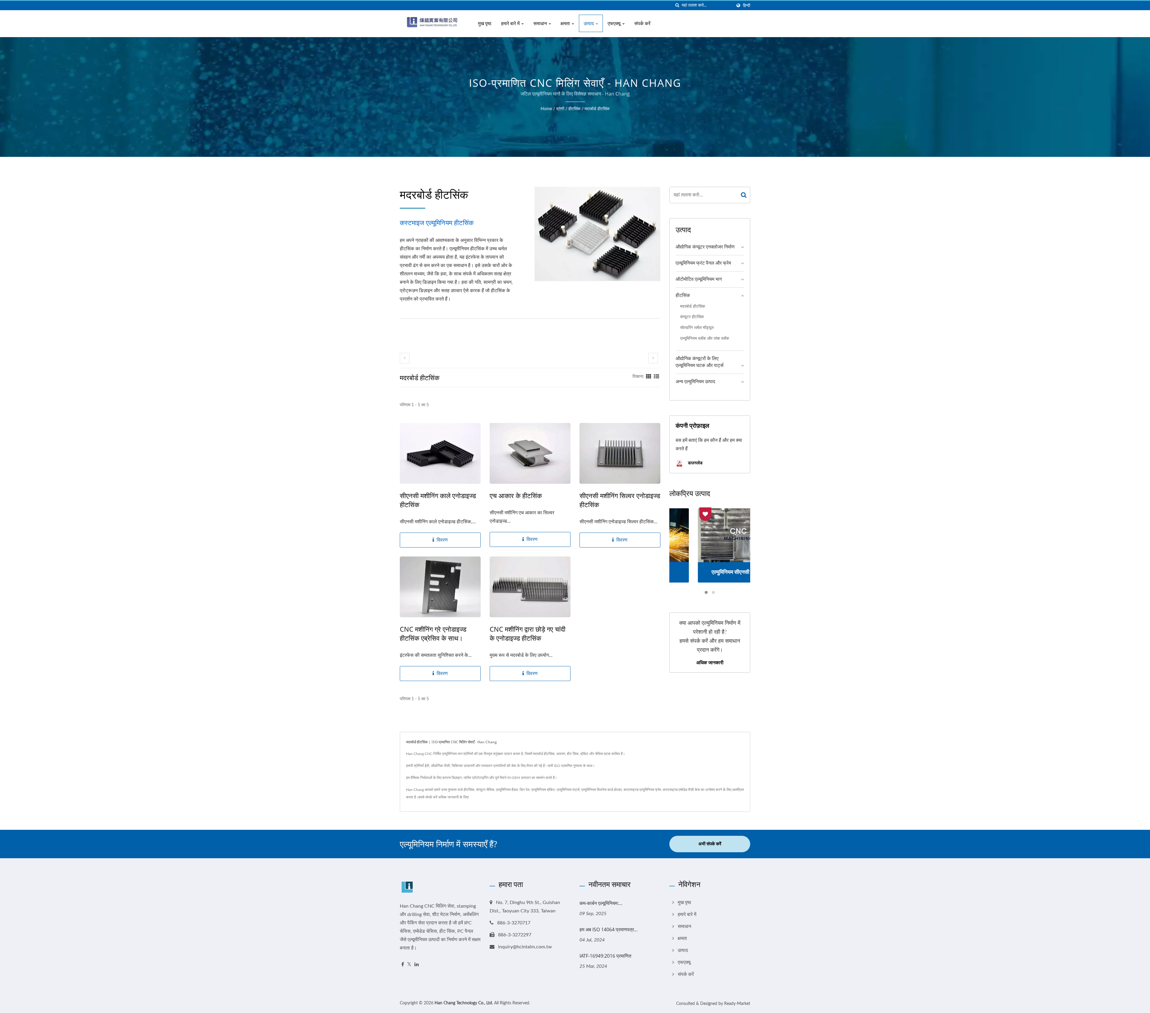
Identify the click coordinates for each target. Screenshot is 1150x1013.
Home (546, 109)
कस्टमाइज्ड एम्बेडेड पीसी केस (681, 789)
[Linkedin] (416, 964)
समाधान (540, 23)
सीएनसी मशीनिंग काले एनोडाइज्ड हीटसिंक (438, 500)
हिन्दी (746, 5)
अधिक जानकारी (710, 662)
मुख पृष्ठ (484, 23)
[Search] (744, 195)
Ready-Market (737, 1004)
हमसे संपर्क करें (427, 797)
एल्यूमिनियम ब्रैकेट (543, 789)
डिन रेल (524, 789)
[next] (653, 358)
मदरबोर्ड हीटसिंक (597, 109)
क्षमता (566, 23)
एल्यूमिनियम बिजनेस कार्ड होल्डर (601, 789)
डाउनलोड (695, 462)
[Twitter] (409, 964)
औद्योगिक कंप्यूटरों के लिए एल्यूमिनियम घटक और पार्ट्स (700, 362)
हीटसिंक (574, 109)
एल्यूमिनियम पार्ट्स (568, 789)
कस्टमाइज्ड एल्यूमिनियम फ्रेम (642, 789)
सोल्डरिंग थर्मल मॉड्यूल (697, 327)
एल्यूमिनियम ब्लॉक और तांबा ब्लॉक (704, 338)
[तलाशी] (677, 5)
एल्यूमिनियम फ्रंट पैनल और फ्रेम (703, 263)
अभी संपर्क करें (709, 844)
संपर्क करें (642, 23)
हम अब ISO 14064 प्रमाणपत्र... (608, 929)
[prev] (404, 358)
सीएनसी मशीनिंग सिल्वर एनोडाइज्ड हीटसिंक (619, 500)
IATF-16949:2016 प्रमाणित (605, 956)
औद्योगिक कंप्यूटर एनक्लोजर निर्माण (705, 247)
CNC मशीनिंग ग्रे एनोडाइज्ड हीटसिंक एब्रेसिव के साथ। (433, 633)
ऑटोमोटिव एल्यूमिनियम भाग (699, 279)
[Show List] (656, 376)
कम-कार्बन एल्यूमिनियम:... (600, 903)
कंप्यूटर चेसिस (485, 789)
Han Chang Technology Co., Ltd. (464, 1003)
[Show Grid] (649, 376)
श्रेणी (560, 109)
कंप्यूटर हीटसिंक (692, 317)
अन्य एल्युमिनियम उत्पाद (695, 381)
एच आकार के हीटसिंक (516, 495)
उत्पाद (589, 23)
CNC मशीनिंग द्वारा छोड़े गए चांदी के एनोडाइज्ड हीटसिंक (527, 633)
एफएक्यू (615, 23)
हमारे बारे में (511, 23)
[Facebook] (402, 964)
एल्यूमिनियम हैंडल (507, 789)
